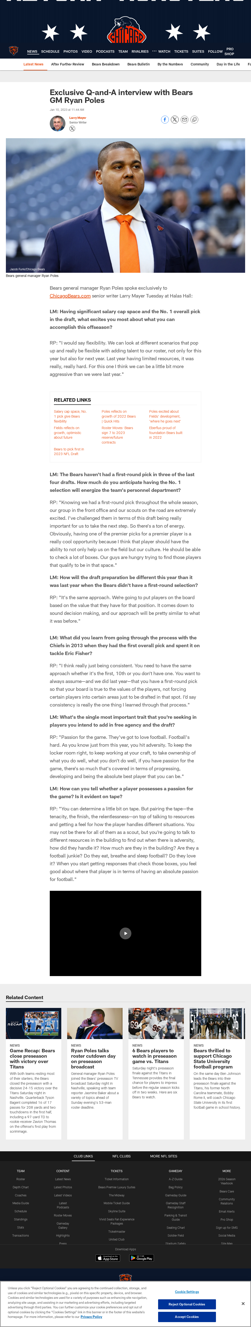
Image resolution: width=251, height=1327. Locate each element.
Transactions (20, 1235)
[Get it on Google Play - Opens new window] (141, 1260)
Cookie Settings (187, 1292)
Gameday (175, 1171)
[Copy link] (194, 120)
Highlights (63, 1235)
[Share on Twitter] (175, 122)
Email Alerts (227, 1211)
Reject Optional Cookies (187, 1304)
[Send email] (184, 122)
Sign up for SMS (227, 1227)
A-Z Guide (175, 1179)
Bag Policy (176, 1187)
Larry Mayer (77, 117)
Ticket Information (117, 1179)
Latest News (63, 1179)
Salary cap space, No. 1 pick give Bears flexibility (70, 416)
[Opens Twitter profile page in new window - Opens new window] (72, 129)
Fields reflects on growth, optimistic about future (67, 432)
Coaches (20, 1195)
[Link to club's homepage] (13, 51)
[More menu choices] (154, 51)
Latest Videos (63, 1195)
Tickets (117, 1171)
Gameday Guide (175, 1195)
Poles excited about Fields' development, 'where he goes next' (165, 416)
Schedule (20, 1211)
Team (21, 1171)
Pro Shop (227, 1219)
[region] (125, 1304)
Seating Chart (176, 1227)
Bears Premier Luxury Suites (116, 1187)
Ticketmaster (116, 1231)
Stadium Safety (175, 1243)
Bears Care (227, 1191)
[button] (125, 933)
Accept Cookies (187, 1317)
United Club (117, 1239)
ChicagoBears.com (70, 295)
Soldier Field (176, 1235)
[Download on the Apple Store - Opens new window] (108, 1258)
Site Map (227, 1243)
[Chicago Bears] (125, 1280)
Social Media (226, 1235)
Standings (20, 1219)
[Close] (243, 1303)
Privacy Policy (91, 1317)
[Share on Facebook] (165, 122)
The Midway (117, 1195)
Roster (20, 1179)
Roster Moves (63, 1215)
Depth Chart (21, 1187)
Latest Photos (63, 1187)
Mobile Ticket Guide (117, 1203)
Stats (20, 1227)
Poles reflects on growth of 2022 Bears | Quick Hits (119, 416)
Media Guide (21, 1203)
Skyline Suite (116, 1211)
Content (63, 1171)
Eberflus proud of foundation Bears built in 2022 (165, 432)
